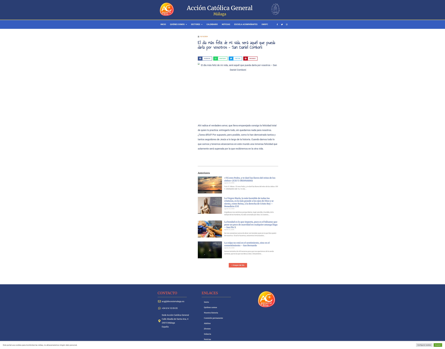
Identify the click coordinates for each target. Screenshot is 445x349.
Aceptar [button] (438, 345)
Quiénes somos (177, 24)
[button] (205, 58)
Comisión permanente (213, 318)
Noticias (226, 24)
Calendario (212, 24)
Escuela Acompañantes (245, 24)
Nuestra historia (211, 313)
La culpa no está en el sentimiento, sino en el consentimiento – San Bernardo (247, 244)
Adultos (207, 323)
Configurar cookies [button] (424, 345)
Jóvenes (207, 329)
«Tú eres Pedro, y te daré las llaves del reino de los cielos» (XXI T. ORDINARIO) (249, 179)
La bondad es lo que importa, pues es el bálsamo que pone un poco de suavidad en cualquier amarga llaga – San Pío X (250, 225)
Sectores (195, 24)
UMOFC (265, 24)
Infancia (207, 334)
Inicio (163, 24)
